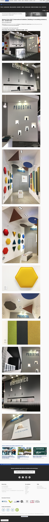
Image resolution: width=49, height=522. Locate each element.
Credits (26, 513)
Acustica (26, 492)
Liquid (26, 490)
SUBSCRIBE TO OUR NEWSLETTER (24, 471)
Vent (26, 493)
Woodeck (26, 488)
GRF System (27, 487)
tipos (1, 7)
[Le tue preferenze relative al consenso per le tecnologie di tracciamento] (4, 520)
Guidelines (6, 7)
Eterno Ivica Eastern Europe (41, 488)
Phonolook (27, 491)
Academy (19, 7)
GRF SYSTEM (11, 0)
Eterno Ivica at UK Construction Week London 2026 (40, 456)
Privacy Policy (4, 513)
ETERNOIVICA (2, 0)
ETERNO (19, 0)
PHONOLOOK (26, 0)
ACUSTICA (30, 0)
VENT (34, 0)
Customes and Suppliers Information (13, 513)
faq (40, 7)
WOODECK (15, 0)
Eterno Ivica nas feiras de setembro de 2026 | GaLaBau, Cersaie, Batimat (8, 457)
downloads (28, 7)
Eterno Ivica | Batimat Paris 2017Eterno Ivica (5, 4)
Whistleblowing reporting (39, 513)
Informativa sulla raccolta (24, 516)
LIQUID (23, 0)
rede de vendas (35, 7)
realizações (13, 7)
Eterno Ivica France (40, 487)
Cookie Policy (22, 513)
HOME (7, 0)
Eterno (26, 489)
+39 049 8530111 (5, 487)
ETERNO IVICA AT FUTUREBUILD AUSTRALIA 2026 (23, 457)
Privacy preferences (31, 513)
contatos (43, 7)
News (22, 7)
